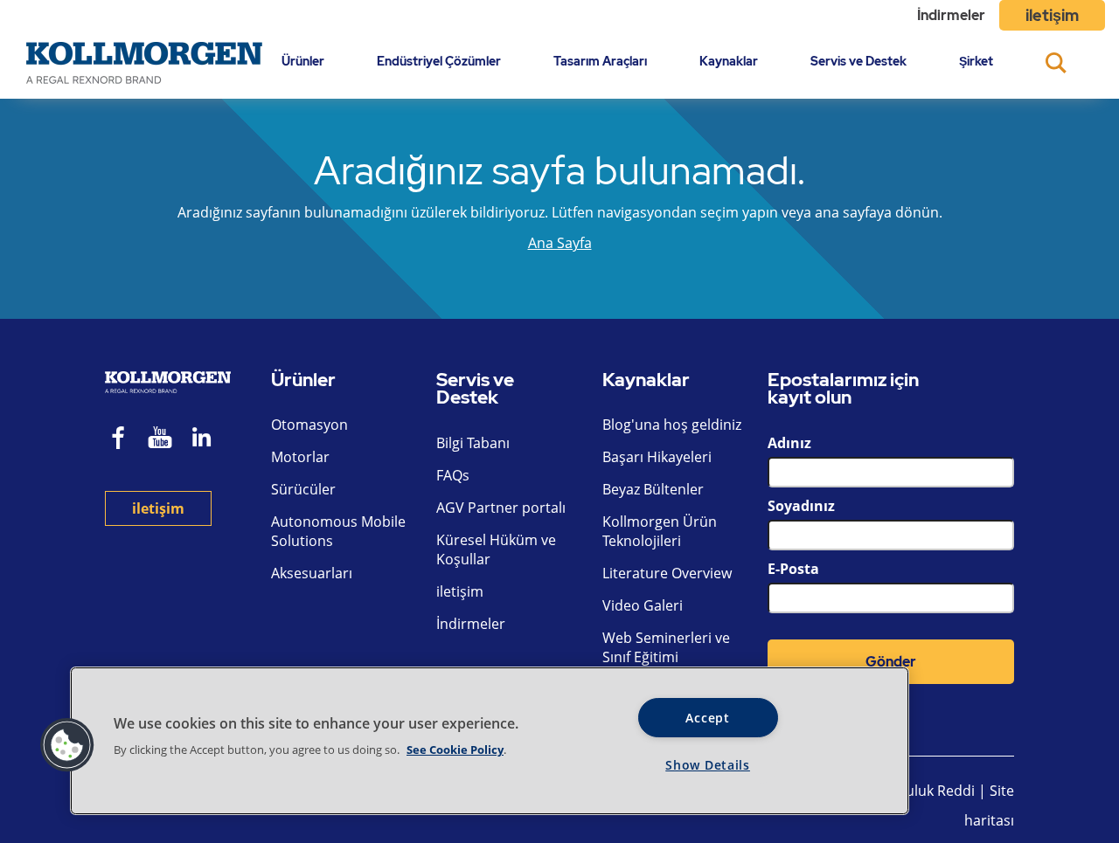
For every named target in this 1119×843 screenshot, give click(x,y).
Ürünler (302, 60)
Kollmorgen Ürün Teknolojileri (659, 531)
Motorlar (300, 456)
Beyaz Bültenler (653, 489)
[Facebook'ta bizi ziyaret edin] (119, 440)
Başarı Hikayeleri (657, 456)
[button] (67, 745)
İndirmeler (951, 15)
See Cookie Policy (455, 749)
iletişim (1052, 15)
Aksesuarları (311, 573)
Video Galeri (642, 605)
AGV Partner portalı (501, 507)
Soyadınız (801, 505)
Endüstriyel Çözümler (439, 60)
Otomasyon (309, 424)
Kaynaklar (728, 60)
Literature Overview (667, 573)
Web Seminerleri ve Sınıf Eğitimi (666, 647)
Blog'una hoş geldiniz (671, 424)
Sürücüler (303, 489)
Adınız (789, 443)
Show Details (707, 765)
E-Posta (793, 568)
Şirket (976, 60)
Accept (707, 717)
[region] (489, 741)
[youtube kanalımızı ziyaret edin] (160, 440)
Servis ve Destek (858, 60)
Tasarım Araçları (600, 60)
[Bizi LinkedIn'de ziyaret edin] (207, 440)
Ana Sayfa (560, 242)
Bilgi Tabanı (473, 443)
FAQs (452, 475)
